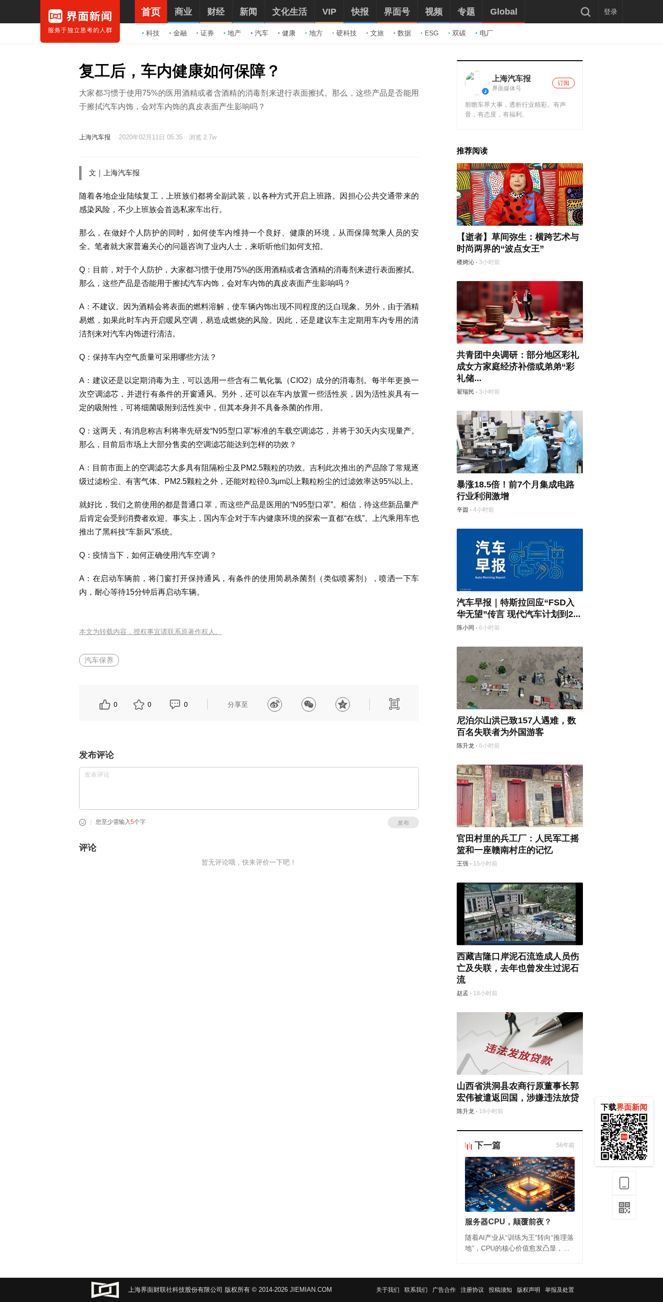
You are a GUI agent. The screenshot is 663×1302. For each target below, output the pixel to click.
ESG (432, 33)
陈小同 (465, 627)
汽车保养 (99, 660)
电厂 (486, 33)
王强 (462, 863)
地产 (234, 33)
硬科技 (346, 33)
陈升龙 (465, 745)
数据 (404, 33)
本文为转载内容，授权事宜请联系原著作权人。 (150, 631)
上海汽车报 (95, 137)
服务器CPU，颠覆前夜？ (508, 1222)
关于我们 (387, 1289)
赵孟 (462, 993)
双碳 (459, 33)
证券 (207, 33)
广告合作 (444, 1289)
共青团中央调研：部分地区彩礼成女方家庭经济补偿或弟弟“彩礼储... (518, 366)
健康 (289, 33)
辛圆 (462, 509)
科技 (153, 33)
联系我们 (416, 1289)
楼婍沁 (465, 262)
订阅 (563, 83)
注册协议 (472, 1289)
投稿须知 (500, 1289)
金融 (180, 33)
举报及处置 (559, 1289)
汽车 (261, 33)
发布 (403, 822)
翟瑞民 (465, 391)
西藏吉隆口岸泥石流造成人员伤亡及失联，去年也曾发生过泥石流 (518, 968)
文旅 (377, 33)
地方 (316, 33)
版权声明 (528, 1289)
